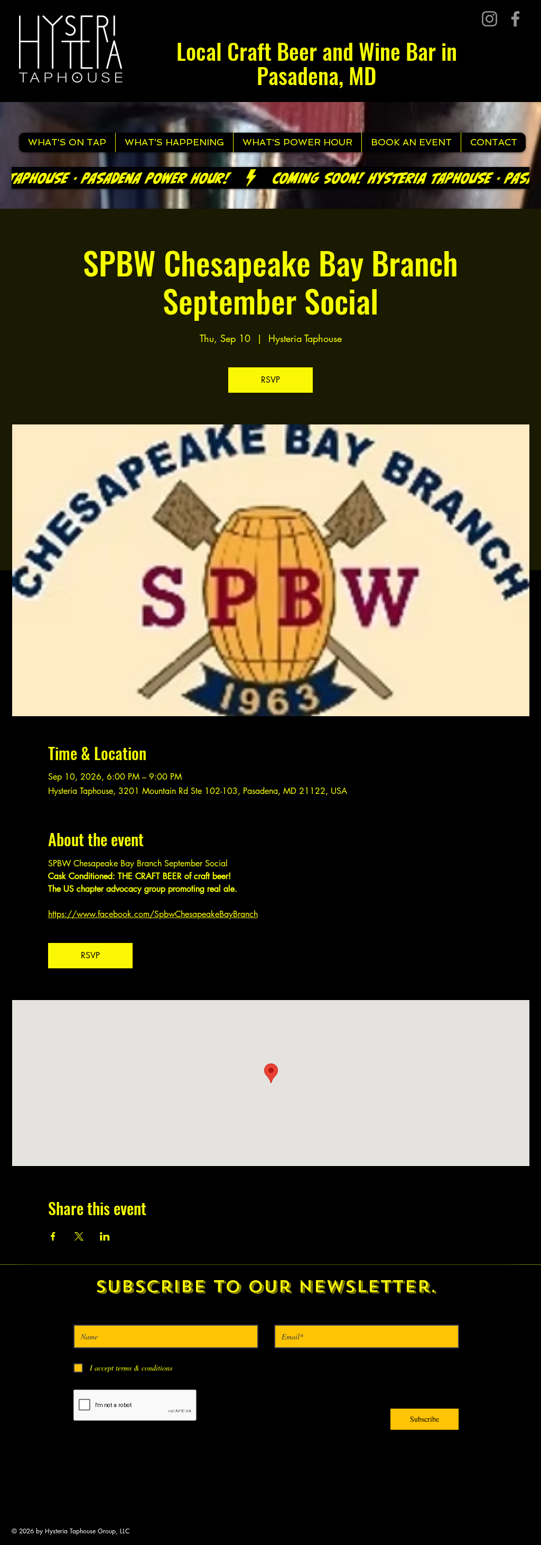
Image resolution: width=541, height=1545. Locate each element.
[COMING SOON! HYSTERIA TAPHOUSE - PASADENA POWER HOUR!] (270, 178)
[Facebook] (515, 18)
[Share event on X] (79, 1236)
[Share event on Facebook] (53, 1236)
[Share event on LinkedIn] (105, 1236)
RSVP (270, 379)
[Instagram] (489, 18)
